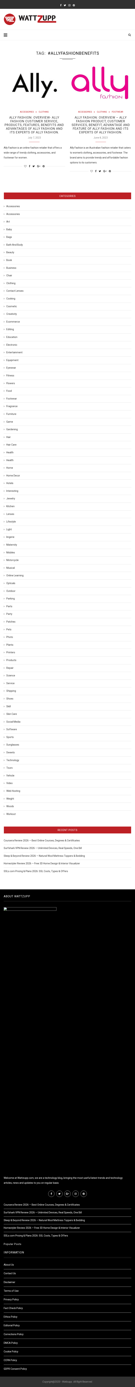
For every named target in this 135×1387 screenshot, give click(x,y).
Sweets (10, 752)
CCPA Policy (10, 1360)
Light (9, 529)
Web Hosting (13, 790)
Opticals (10, 583)
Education (11, 337)
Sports (10, 737)
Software (11, 729)
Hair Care (11, 444)
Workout (11, 814)
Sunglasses (12, 744)
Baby (9, 229)
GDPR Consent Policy (15, 1368)
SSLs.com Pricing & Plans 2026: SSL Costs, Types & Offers (36, 871)
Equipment (12, 360)
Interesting (12, 491)
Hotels (9, 483)
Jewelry (10, 498)
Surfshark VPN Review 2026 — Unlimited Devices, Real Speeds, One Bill (43, 848)
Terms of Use (11, 1290)
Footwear (117, 112)
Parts (9, 606)
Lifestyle (11, 521)
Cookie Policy (11, 1351)
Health (10, 452)
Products (11, 660)
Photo (9, 637)
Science (10, 675)
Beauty (10, 252)
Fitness (10, 375)
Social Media (13, 721)
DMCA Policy (11, 1342)
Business (11, 267)
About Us (9, 1264)
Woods (10, 806)
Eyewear (11, 367)
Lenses (10, 514)
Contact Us (10, 1273)
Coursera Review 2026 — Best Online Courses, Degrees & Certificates (42, 840)
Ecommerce (13, 321)
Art (8, 221)
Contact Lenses (15, 290)
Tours (9, 767)
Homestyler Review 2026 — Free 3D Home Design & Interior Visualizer (42, 863)
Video (9, 783)
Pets (8, 629)
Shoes (9, 698)
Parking (10, 598)
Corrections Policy (14, 1334)
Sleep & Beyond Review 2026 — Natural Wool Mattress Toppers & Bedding (44, 855)
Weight (10, 798)
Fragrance (12, 406)
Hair (8, 437)
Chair (9, 275)
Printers (10, 652)
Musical (10, 567)
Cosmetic (11, 306)
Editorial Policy (12, 1325)
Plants (9, 644)
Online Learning (15, 575)
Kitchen (10, 506)
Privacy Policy (11, 1299)
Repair (10, 668)
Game (9, 421)
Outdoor (10, 591)
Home (9, 467)
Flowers (10, 383)
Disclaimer (9, 1282)
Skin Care (11, 714)
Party (9, 614)
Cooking (10, 298)
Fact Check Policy (13, 1308)
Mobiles (10, 552)
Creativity (11, 314)
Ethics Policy (10, 1316)
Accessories (27, 112)
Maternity (11, 544)
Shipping (11, 690)
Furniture (11, 414)
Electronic (11, 344)
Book (9, 260)
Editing (10, 329)
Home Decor (13, 475)
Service (10, 683)
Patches (10, 621)
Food (9, 390)
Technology (12, 760)
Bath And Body (14, 244)
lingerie (10, 537)
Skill (8, 706)
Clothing (44, 112)
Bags (9, 237)
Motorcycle (12, 560)
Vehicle (10, 775)
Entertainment (14, 352)
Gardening (12, 429)
